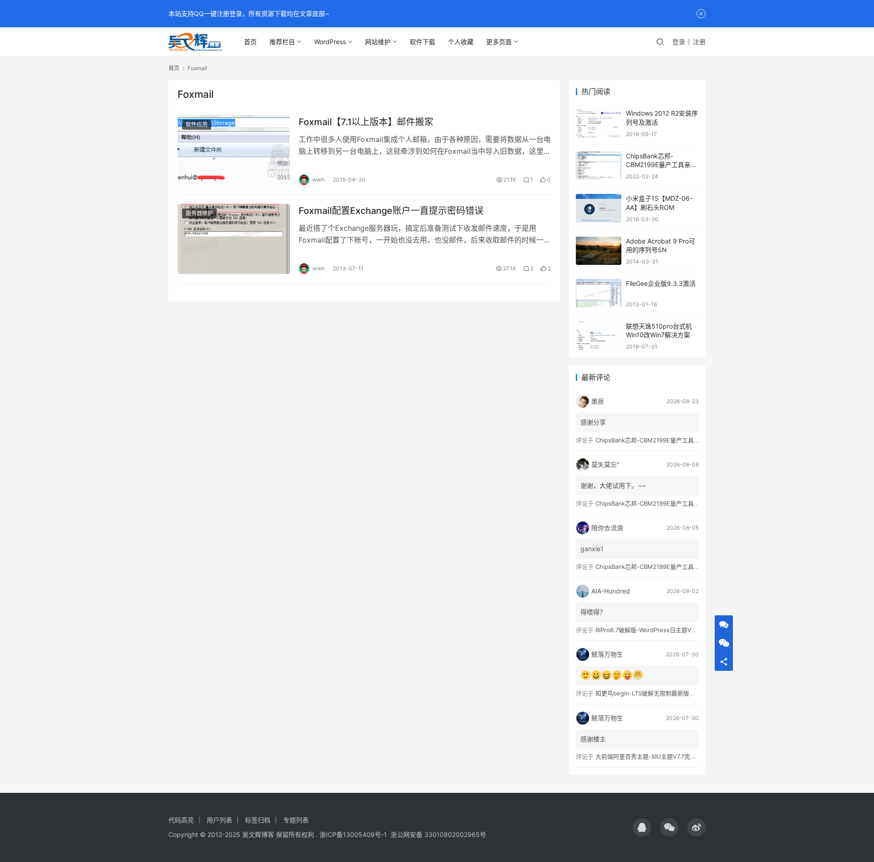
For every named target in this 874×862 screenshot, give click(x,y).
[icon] (642, 827)
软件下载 (422, 42)
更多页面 (499, 42)
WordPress (330, 42)
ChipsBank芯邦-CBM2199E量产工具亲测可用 (661, 164)
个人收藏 (460, 42)
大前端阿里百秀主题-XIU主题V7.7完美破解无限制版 (663, 756)
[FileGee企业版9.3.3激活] (598, 293)
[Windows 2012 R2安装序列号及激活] (598, 123)
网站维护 (378, 42)
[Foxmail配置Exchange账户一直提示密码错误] (234, 239)
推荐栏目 (282, 42)
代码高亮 (181, 820)
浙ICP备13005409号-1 (353, 834)
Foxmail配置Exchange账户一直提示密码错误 (391, 210)
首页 (250, 42)
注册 (699, 42)
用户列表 (219, 820)
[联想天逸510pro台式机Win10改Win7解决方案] (598, 336)
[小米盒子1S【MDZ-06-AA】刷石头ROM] (598, 208)
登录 (678, 42)
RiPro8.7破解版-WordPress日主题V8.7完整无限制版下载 (671, 630)
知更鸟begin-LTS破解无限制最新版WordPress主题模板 (669, 693)
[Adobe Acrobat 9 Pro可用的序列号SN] (598, 251)
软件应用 (197, 124)
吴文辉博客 (258, 834)
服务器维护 (199, 213)
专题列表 (296, 820)
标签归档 (257, 820)
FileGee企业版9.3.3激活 (661, 283)
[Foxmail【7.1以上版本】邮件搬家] (234, 150)
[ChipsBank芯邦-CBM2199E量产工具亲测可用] (598, 166)
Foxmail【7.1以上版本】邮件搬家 (366, 122)
